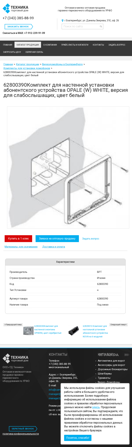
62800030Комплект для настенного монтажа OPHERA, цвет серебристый (47, 329)
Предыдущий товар (13, 324)
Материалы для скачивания (21, 246)
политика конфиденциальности (21, 433)
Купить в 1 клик (18, 238)
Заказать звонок (18, 26)
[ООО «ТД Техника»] (15, 8)
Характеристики (65, 261)
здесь (96, 407)
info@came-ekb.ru (59, 389)
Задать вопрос (90, 238)
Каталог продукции (28, 45)
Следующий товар (118, 324)
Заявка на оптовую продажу (57, 238)
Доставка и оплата (53, 246)
